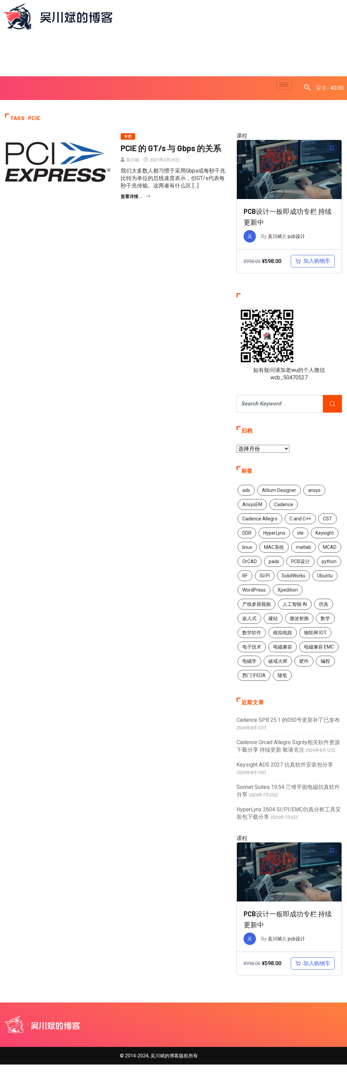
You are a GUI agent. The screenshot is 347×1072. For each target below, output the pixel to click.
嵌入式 (249, 618)
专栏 (128, 136)
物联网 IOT (315, 632)
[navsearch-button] (307, 88)
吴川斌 (132, 159)
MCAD (329, 547)
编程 (325, 661)
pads (274, 561)
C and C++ (300, 518)
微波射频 (299, 618)
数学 (325, 618)
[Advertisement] (173, 54)
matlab (303, 547)
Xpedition (288, 590)
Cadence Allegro (260, 518)
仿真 (323, 604)
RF (245, 575)
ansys (314, 490)
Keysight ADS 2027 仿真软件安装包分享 (285, 764)
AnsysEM (252, 504)
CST (327, 518)
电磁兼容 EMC (319, 647)
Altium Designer (279, 490)
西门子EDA (254, 675)
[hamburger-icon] (283, 85)
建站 (273, 618)
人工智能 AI (295, 604)
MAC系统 (274, 547)
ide (300, 533)
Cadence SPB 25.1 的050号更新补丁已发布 (288, 720)
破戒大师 (277, 661)
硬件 (304, 661)
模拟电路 (282, 632)
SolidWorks (293, 575)
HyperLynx (274, 533)
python (329, 561)
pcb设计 (296, 236)
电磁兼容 (282, 647)
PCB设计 (300, 561)
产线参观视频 (256, 604)
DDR (246, 533)
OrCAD (249, 561)
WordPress (254, 590)
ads (246, 490)
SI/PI (265, 575)
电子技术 (251, 647)
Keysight (324, 533)
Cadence (283, 504)
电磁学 (249, 661)
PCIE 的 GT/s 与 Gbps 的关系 (171, 148)
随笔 (282, 675)
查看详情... (131, 196)
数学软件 (251, 632)
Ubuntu (325, 575)
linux (247, 547)
